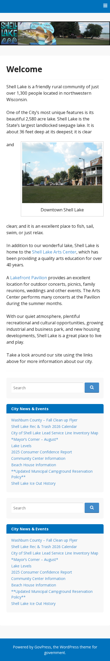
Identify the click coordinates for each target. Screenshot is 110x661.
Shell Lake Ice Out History (33, 483)
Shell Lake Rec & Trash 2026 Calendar (44, 426)
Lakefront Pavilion (28, 278)
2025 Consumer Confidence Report (41, 451)
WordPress (69, 646)
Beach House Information (33, 464)
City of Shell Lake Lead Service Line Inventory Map (54, 432)
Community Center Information (38, 458)
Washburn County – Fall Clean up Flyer (44, 420)
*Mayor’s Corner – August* (34, 439)
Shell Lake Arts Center (54, 252)
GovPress (42, 646)
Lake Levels (21, 445)
